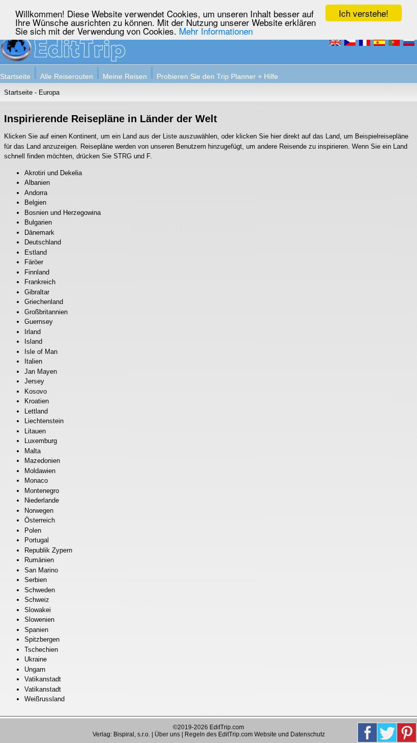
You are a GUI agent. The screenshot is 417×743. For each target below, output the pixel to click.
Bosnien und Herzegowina (62, 212)
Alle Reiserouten (66, 76)
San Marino (41, 570)
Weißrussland (44, 699)
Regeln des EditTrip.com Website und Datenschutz (255, 734)
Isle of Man (40, 351)
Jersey (34, 381)
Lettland (36, 411)
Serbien (35, 580)
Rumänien (39, 560)
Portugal (36, 540)
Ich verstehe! (364, 13)
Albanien (37, 182)
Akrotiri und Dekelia (53, 173)
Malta (32, 451)
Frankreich (39, 282)
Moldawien (39, 471)
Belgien (35, 202)
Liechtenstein (44, 421)
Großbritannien (46, 312)
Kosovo (35, 391)
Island (33, 341)
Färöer (33, 262)
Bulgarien (38, 222)
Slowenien (39, 619)
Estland (35, 252)
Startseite (15, 76)
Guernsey (38, 321)
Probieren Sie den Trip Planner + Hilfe (217, 76)
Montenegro (41, 490)
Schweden (39, 590)
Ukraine (35, 659)
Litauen (35, 431)
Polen (32, 530)
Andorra (35, 193)
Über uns (167, 734)
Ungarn (34, 669)
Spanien (36, 630)
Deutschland (42, 242)
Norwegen (38, 510)
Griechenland (43, 302)
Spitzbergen (41, 639)
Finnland (36, 272)
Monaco (36, 480)
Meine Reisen (125, 76)
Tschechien (41, 649)
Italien (33, 361)
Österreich (39, 520)
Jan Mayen (40, 371)
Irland (32, 332)
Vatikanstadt (42, 679)
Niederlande (41, 500)
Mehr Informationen (216, 30)
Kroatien (36, 401)
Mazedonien (42, 460)
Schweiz (36, 599)
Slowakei (37, 610)
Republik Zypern (48, 550)
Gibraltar (36, 292)
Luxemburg (40, 441)
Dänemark (39, 232)
